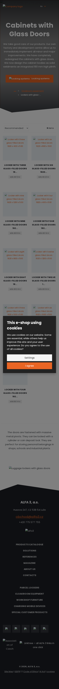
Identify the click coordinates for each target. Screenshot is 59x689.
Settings (30, 358)
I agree (29, 366)
